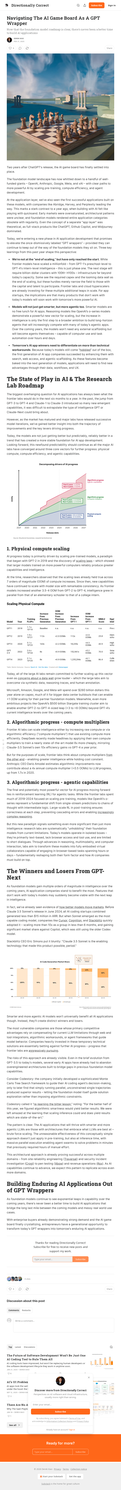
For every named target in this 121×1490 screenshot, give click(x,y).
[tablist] (19, 1310)
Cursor (63, 920)
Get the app (75, 1476)
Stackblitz (95, 920)
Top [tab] (10, 1347)
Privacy (57, 1469)
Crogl (29, 1163)
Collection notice (79, 1469)
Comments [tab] (14, 1310)
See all (12, 1425)
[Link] (2, 382)
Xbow (58, 1163)
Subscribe (96, 5)
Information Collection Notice (60, 1421)
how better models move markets (81, 907)
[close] (88, 1377)
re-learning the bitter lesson (52, 1104)
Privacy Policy (83, 1421)
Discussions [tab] (29, 1347)
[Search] (78, 5)
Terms (66, 1469)
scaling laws (84, 561)
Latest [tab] (18, 1347)
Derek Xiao (19, 38)
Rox (99, 1163)
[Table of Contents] (3, 745)
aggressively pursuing (43, 1050)
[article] (60, 1364)
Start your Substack (53, 1476)
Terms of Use (74, 1418)
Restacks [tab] (26, 1310)
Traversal (70, 1159)
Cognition (75, 920)
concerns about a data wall (36, 678)
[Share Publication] (85, 5)
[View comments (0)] (20, 48)
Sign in (112, 5)
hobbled (85, 350)
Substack (45, 1483)
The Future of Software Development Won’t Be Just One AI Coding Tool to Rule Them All (46, 1357)
